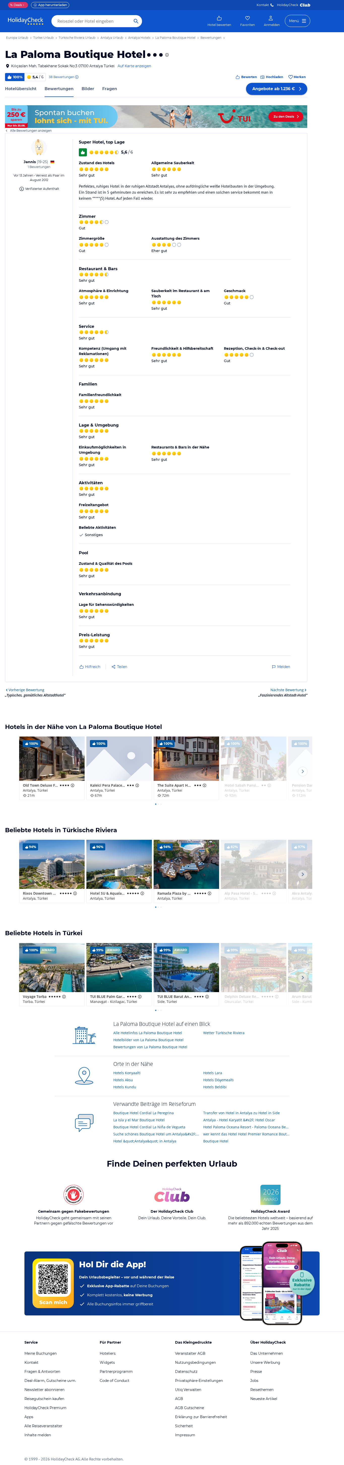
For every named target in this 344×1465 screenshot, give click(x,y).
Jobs (254, 1380)
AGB (179, 1399)
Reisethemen (261, 1389)
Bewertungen (59, 88)
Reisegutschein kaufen (44, 1399)
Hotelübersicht (21, 88)
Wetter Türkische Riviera (224, 1032)
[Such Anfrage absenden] (136, 21)
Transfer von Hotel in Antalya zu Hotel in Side (241, 1112)
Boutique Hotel (215, 1141)
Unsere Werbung (265, 1362)
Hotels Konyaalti (127, 1072)
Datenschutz (186, 1371)
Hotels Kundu (124, 1087)
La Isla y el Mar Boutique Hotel (139, 1120)
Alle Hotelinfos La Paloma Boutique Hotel (147, 1032)
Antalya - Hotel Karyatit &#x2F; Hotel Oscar (239, 1120)
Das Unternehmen (266, 1353)
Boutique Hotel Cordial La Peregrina (143, 1112)
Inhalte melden (37, 1435)
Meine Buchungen (40, 1353)
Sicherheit (184, 1426)
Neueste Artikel (263, 1399)
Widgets (107, 1362)
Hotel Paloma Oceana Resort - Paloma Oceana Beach (246, 1127)
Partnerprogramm (116, 1371)
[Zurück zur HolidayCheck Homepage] (25, 21)
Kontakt (263, 5)
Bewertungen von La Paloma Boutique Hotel (150, 1046)
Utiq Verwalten (188, 1389)
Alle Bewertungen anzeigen (31, 130)
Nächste (287, 689)
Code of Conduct (114, 1380)
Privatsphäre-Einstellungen (199, 1380)
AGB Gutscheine (189, 1408)
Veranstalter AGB (190, 1353)
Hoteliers (108, 1353)
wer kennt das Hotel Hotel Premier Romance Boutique (246, 1134)
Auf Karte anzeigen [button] (134, 66)
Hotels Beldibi (215, 1087)
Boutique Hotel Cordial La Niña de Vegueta (149, 1127)
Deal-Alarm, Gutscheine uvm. (50, 1380)
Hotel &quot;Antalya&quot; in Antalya (144, 1141)
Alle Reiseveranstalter (43, 1426)
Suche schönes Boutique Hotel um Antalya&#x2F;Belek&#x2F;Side (156, 1134)
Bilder (88, 88)
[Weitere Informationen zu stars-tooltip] (166, 55)
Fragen (109, 88)
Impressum (185, 1435)
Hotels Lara (212, 1072)
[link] (219, 21)
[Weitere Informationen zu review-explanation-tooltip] (76, 77)
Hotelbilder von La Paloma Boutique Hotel (148, 1039)
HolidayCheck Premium (45, 1408)
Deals (16, 5)
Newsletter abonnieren (44, 1389)
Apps (28, 1417)
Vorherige (26, 689)
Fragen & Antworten (42, 1371)
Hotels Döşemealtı (218, 1079)
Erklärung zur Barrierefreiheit (201, 1417)
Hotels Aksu (123, 1079)
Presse (256, 1371)
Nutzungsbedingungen (195, 1362)
